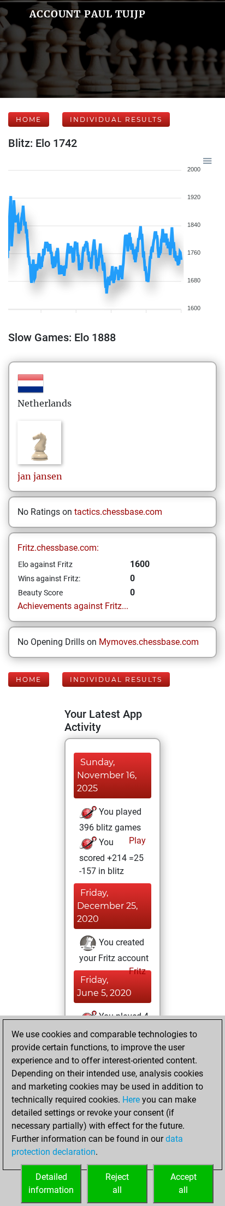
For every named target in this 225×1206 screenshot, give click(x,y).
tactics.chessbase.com (118, 512)
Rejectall (117, 1183)
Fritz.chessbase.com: (58, 548)
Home (29, 119)
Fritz (136, 971)
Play (136, 840)
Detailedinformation (51, 1183)
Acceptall (183, 1183)
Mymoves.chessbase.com (149, 642)
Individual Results (116, 119)
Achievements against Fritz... (72, 606)
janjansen (39, 476)
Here (131, 1099)
